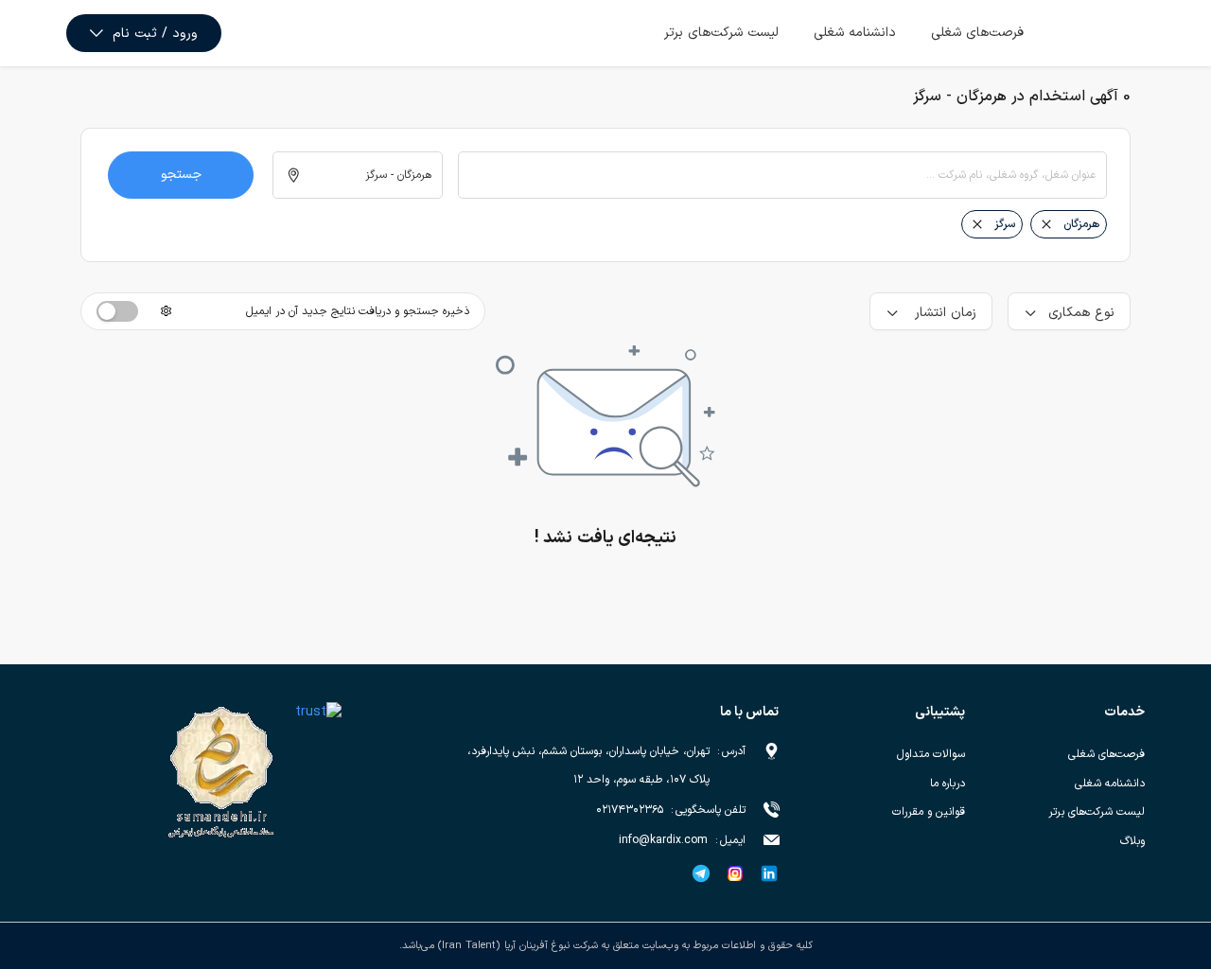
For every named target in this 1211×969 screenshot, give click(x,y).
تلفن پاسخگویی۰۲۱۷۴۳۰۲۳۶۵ (671, 810)
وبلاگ (1132, 841)
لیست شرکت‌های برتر (721, 33)
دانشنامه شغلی (855, 33)
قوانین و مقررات (928, 811)
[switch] (117, 311)
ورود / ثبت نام (155, 34)
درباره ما (947, 783)
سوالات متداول (931, 754)
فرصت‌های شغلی (977, 33)
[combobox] (782, 175)
